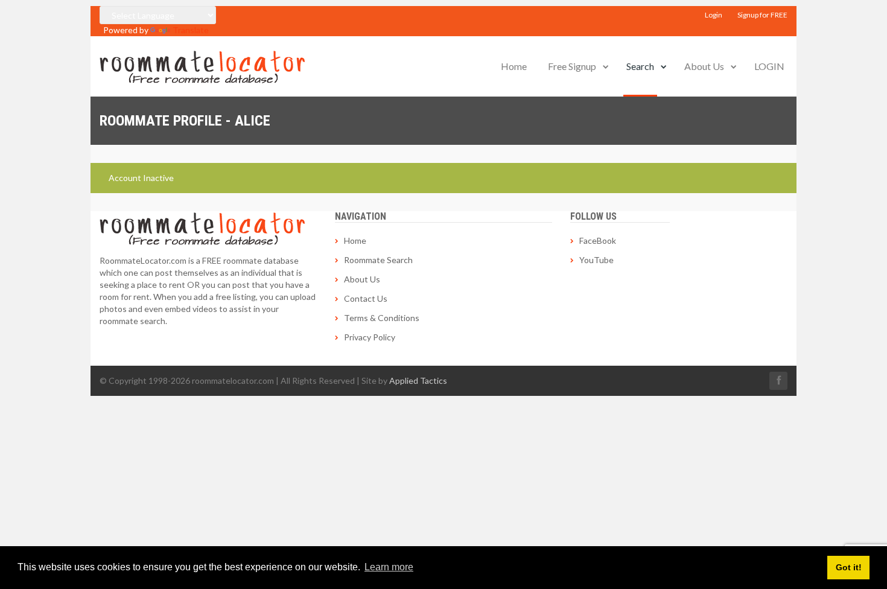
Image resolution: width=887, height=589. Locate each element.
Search (640, 66)
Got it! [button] (849, 567)
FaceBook (597, 240)
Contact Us (365, 298)
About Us (704, 66)
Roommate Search (378, 260)
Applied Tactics (418, 380)
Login (713, 14)
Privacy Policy (369, 337)
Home (514, 66)
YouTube (596, 260)
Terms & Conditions (381, 318)
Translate (191, 30)
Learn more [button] (388, 567)
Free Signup (572, 66)
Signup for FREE (762, 14)
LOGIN (769, 66)
